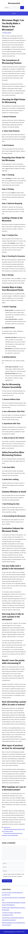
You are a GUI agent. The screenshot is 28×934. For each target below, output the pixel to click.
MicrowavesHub (14, 3)
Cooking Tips (7, 827)
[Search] (22, 7)
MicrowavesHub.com (11, 931)
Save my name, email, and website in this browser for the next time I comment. (13, 875)
